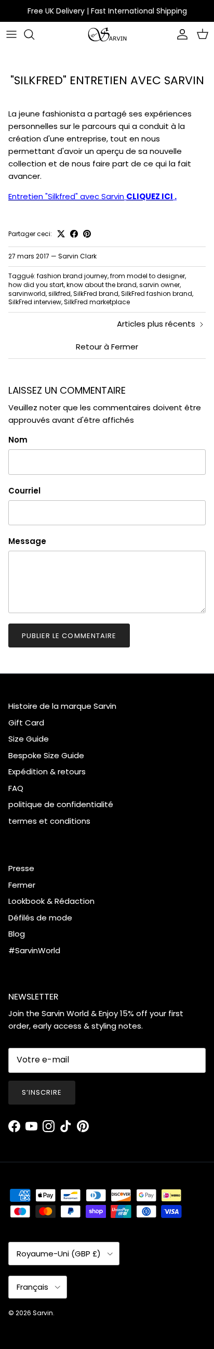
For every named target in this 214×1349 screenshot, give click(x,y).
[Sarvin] (107, 34)
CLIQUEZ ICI (149, 196)
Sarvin (43, 1312)
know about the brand (101, 284)
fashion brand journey (72, 275)
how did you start (36, 284)
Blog (16, 933)
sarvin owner (159, 284)
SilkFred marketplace (97, 301)
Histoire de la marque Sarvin (62, 706)
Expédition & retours (47, 771)
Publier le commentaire (69, 636)
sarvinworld (27, 293)
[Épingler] (87, 234)
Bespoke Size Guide (46, 755)
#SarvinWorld (34, 950)
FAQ (15, 788)
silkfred (59, 293)
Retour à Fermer (107, 346)
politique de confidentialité (60, 804)
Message (27, 541)
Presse (21, 868)
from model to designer (147, 275)
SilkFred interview (34, 301)
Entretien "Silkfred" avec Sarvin (66, 196)
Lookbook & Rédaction (51, 901)
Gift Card (26, 722)
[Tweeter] (61, 234)
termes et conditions (49, 820)
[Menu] (11, 34)
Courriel (24, 490)
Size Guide (28, 738)
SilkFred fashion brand (156, 293)
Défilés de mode (40, 917)
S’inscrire (42, 1092)
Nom (18, 439)
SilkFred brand (95, 293)
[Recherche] (34, 34)
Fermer (21, 884)
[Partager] (74, 234)
